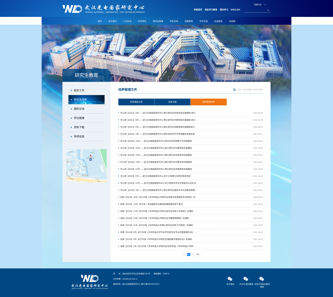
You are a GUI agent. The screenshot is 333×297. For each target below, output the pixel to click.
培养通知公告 (136, 102)
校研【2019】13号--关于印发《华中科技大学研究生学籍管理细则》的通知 (154, 218)
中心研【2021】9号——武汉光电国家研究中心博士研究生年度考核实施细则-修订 (158, 113)
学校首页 (198, 10)
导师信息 (79, 136)
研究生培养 (80, 99)
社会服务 (218, 21)
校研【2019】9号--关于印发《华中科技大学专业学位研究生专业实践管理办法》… (158, 232)
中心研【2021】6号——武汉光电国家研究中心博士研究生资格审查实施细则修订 (157, 127)
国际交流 (79, 108)
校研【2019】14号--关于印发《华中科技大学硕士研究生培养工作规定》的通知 (156, 211)
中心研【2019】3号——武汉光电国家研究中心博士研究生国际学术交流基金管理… (158, 190)
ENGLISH (235, 10)
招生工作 (79, 90)
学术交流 (203, 21)
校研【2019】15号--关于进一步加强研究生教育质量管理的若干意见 (151, 204)
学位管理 (79, 118)
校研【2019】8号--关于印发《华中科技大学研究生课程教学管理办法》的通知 (156, 239)
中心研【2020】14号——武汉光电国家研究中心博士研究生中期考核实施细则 (156, 162)
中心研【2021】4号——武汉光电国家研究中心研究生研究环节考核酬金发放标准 (157, 134)
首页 (100, 21)
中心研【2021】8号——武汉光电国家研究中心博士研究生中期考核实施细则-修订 (158, 120)
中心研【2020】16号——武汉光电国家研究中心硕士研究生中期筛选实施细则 (156, 148)
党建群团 (189, 21)
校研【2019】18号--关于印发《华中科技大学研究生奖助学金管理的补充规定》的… (158, 197)
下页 (197, 254)
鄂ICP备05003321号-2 (150, 284)
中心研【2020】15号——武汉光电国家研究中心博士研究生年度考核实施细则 (156, 155)
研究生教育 (158, 21)
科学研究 (142, 21)
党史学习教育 (211, 10)
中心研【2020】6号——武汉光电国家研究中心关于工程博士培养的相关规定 (155, 176)
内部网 (232, 21)
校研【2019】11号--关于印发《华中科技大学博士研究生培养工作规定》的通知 (156, 225)
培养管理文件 (208, 102)
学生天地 (174, 21)
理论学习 (224, 10)
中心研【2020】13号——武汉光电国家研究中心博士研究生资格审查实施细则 (156, 169)
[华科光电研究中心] (103, 9)
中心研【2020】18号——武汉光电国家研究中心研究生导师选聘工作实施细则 (156, 141)
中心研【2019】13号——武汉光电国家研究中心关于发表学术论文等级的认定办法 (158, 183)
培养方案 (172, 102)
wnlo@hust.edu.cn (129, 279)
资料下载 (79, 127)
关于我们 (112, 21)
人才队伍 (127, 21)
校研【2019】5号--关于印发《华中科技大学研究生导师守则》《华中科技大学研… (157, 246)
